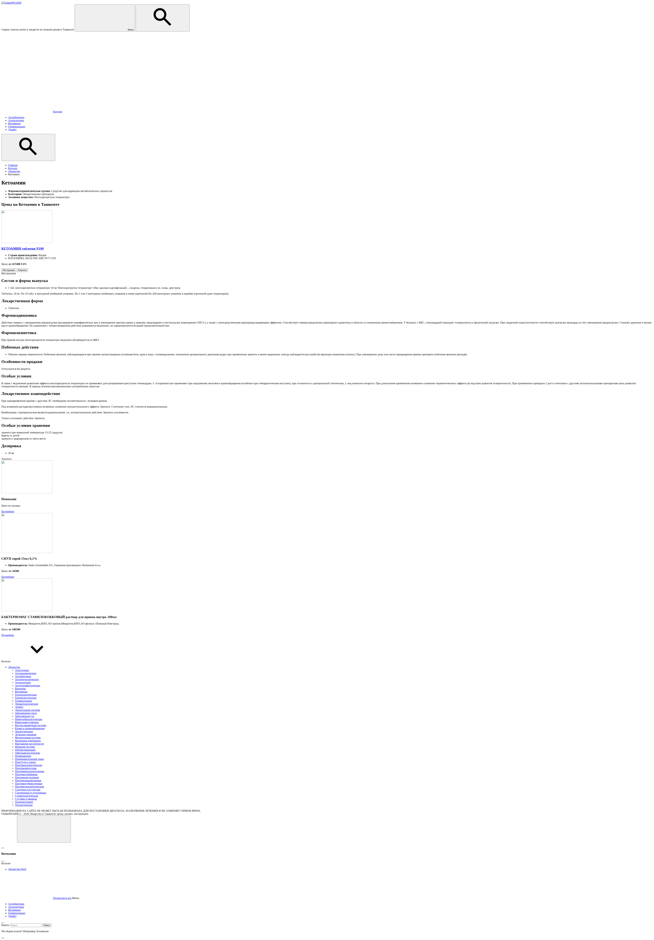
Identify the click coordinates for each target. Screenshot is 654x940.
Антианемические (25, 673)
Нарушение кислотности (29, 743)
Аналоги (22, 270)
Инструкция (9, 270)
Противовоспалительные (29, 771)
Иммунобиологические (28, 719)
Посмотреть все (62, 898)
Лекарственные (24, 731)
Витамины (21, 691)
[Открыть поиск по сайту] (163, 17)
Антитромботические (27, 685)
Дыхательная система (27, 710)
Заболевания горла (26, 713)
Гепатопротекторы (26, 694)
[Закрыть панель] (2, 922)
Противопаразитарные (28, 780)
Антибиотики (23, 676)
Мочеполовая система (28, 737)
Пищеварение (23, 756)
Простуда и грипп (25, 762)
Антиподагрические (27, 679)
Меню (130, 29)
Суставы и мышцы (26, 798)
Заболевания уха (24, 716)
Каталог (57, 111)
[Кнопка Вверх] (44, 828)
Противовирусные (26, 768)
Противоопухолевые (27, 777)
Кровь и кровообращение (30, 728)
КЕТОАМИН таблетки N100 (22, 248)
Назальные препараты (28, 740)
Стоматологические (26, 795)
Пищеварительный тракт (29, 759)
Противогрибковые (26, 774)
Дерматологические (26, 703)
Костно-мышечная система (30, 725)
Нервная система (25, 746)
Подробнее (7, 511)
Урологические (24, 805)
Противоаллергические (28, 765)
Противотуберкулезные (28, 783)
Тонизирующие (24, 801)
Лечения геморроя (25, 734)
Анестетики (22, 670)
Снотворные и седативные (30, 792)
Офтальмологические (27, 752)
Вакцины (20, 688)
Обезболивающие (25, 749)
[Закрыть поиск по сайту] (2, 937)
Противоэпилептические (29, 786)
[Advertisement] (327, 61)
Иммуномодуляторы (27, 722)
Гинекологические (25, 697)
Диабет (19, 707)
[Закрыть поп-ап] (2, 847)
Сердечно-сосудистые (27, 789)
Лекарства (14, 667)
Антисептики (23, 682)
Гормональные (23, 700)
